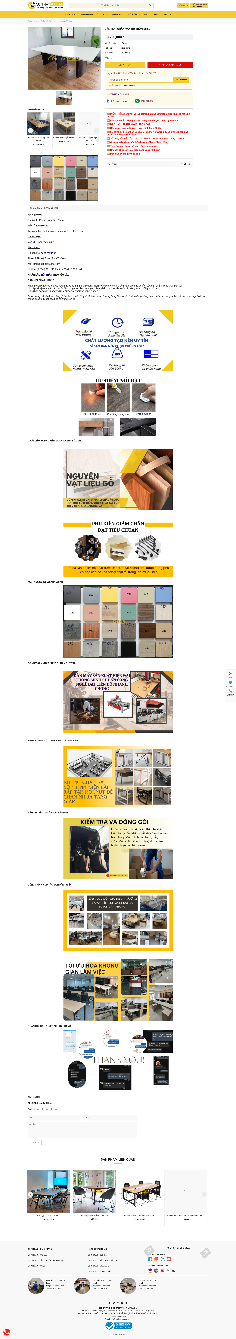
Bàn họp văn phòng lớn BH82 (38, 139)
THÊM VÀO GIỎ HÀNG (170, 65)
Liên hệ (156, 15)
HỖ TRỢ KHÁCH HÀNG (97, 1249)
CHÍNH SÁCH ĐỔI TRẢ (97, 1255)
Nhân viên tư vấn (120, 101)
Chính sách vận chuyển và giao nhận (46, 1260)
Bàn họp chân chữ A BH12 (49, 1215)
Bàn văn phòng (59, 21)
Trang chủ (70, 15)
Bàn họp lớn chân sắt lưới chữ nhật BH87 (186, 1215)
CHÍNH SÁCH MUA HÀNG (98, 1266)
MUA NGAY (125, 65)
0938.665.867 (130, 85)
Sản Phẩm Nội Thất (89, 15)
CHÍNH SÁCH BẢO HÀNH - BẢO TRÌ (103, 1260)
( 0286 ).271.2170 (46, 269)
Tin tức (167, 15)
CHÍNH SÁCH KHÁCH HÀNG (40, 1249)
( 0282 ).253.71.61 (72, 269)
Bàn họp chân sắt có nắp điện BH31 (140, 1215)
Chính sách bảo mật (38, 1255)
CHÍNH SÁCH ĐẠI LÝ (36, 1266)
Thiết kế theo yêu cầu (137, 15)
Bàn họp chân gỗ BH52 (63, 137)
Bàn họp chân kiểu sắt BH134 (94, 1215)
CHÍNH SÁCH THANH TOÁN (99, 1271)
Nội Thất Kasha (178, 1248)
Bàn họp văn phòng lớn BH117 (89, 139)
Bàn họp (69, 21)
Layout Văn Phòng (112, 15)
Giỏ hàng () (183, 5)
